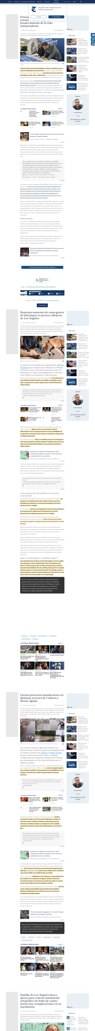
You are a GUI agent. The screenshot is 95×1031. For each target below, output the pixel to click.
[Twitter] (42, 294)
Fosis (40, 145)
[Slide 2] (77, 124)
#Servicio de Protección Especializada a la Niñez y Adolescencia (41, 287)
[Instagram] (51, 294)
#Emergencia (31, 933)
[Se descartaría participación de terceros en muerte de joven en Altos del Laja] (72, 77)
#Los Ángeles (24, 636)
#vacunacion (33, 636)
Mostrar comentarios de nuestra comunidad (43, 267)
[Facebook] (33, 294)
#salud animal (52, 636)
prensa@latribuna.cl (53, 300)
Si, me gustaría (56, 16)
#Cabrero (24, 933)
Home (10, 1)
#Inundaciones (46, 933)
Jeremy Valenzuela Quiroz (30, 322)
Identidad (47, 1)
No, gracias (38, 16)
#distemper (35, 639)
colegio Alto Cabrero (32, 867)
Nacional (32, 1)
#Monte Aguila (56, 933)
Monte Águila (56, 749)
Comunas (17, 1)
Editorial (39, 1)
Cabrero (44, 749)
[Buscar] (83, 1)
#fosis (23, 287)
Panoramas (67, 1)
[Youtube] (60, 294)
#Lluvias (39, 933)
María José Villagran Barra (30, 30)
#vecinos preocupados (27, 936)
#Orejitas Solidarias (26, 639)
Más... (74, 1)
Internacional (25, 1)
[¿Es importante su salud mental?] (78, 104)
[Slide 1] (76, 124)
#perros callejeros (43, 636)
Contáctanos (42, 305)
